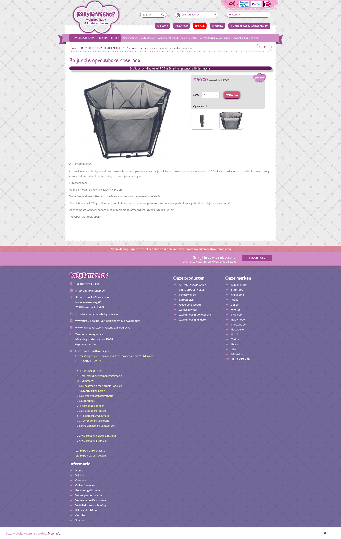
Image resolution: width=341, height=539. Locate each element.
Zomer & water (189, 37)
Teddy (235, 339)
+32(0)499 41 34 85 (87, 283)
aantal (197, 94)
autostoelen (148, 37)
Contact (182, 25)
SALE (201, 25)
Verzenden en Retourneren (91, 500)
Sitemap (80, 520)
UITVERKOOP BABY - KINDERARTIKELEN (95, 37)
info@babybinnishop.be (90, 290)
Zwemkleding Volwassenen (215, 37)
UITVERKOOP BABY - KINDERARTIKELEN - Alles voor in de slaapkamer (118, 48)
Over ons (80, 480)
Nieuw (218, 25)
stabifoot (237, 289)
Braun (235, 344)
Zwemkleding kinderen (246, 37)
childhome (237, 294)
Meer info (54, 533)
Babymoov (238, 319)
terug (264, 47)
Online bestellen (85, 485)
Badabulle (237, 329)
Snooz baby (238, 324)
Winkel (79, 475)
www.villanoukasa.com (89, 327)
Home (163, 25)
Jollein (235, 304)
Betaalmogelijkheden (88, 490)
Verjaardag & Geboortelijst (250, 25)
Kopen (233, 95)
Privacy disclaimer (86, 510)
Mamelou (237, 354)
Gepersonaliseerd (168, 37)
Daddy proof (239, 284)
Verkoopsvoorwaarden (89, 495)
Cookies (80, 515)
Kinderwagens (130, 37)
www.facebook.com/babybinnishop (97, 314)
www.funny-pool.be (87, 320)
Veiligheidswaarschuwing (90, 505)
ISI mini (235, 334)
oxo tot (235, 309)
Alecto (235, 349)
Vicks (234, 299)
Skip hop (236, 314)
